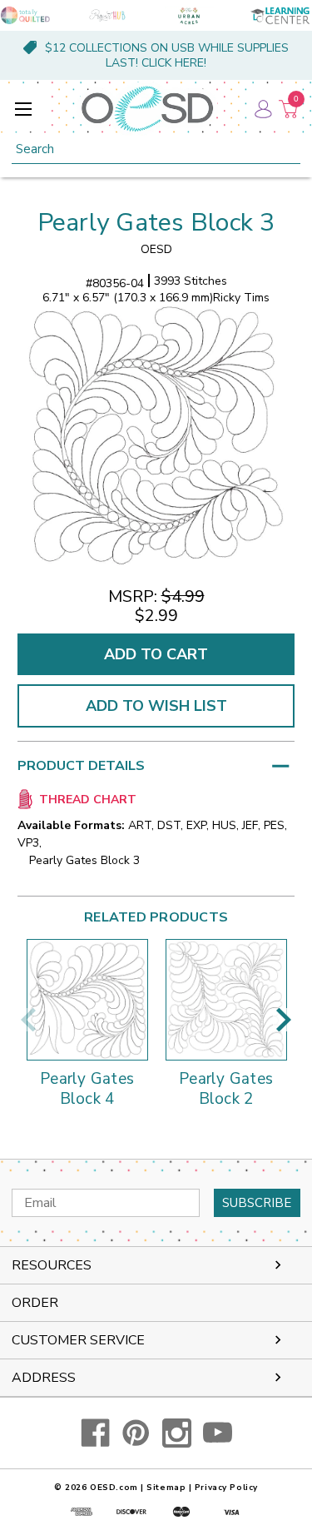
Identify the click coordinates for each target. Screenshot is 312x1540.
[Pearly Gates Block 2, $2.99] (226, 1000)
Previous (28, 1019)
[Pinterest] (136, 1433)
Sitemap (166, 1487)
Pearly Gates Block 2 (226, 1090)
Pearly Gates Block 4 (87, 1090)
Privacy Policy (226, 1487)
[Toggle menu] (23, 109)
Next (284, 1019)
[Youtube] (217, 1433)
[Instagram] (176, 1433)
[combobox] (156, 149)
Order (35, 1303)
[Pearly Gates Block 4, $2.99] (87, 1000)
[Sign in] (262, 108)
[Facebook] (95, 1433)
